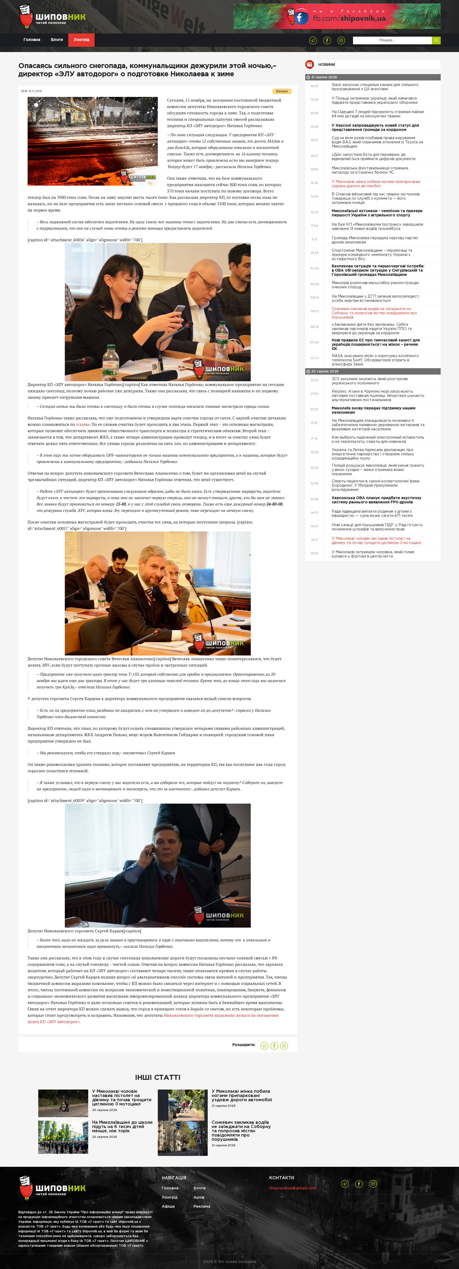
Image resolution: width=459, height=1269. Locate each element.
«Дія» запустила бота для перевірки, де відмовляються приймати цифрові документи (374, 157)
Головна (32, 39)
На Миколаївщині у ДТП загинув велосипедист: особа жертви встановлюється (375, 298)
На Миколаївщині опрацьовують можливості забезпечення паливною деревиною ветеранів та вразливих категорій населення (378, 425)
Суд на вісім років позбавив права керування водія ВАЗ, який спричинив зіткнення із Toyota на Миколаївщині (377, 142)
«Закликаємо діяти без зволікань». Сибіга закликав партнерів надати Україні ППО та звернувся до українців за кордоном (372, 329)
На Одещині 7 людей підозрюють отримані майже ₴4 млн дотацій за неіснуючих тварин (378, 114)
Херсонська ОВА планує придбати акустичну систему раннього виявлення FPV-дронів (376, 500)
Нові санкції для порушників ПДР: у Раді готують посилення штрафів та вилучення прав (377, 527)
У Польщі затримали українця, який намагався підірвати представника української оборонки (375, 100)
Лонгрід (81, 39)
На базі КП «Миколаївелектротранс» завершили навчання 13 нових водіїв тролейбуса (377, 226)
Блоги (57, 39)
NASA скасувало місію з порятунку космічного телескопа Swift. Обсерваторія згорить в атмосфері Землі (375, 360)
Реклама (202, 1206)
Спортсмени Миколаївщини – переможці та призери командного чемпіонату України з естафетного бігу (372, 255)
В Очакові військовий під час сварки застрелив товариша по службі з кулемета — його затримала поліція (376, 198)
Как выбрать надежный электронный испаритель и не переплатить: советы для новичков (378, 439)
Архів (199, 1197)
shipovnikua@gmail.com (292, 1188)
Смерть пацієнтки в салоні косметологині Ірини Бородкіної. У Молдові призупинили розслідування (375, 485)
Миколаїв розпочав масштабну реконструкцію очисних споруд (375, 285)
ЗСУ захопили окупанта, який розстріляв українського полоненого (370, 381)
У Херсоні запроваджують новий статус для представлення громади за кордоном (375, 127)
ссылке (83, 424)
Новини (326, 64)
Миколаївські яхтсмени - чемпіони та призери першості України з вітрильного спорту (377, 213)
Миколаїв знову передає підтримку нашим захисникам (373, 410)
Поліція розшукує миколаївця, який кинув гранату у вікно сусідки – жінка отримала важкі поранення (378, 470)
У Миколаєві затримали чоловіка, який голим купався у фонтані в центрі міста (373, 554)
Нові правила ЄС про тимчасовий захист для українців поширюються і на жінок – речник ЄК (376, 344)
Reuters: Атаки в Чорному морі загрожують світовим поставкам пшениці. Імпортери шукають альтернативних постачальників (378, 396)
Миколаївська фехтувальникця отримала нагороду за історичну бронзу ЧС (370, 170)
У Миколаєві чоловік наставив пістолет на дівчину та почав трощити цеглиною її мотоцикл (121, 1098)
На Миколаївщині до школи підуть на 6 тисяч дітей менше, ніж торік (122, 1127)
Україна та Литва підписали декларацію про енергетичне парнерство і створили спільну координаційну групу (373, 454)
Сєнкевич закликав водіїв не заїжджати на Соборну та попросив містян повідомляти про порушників (241, 1131)
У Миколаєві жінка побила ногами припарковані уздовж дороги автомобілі (242, 1096)
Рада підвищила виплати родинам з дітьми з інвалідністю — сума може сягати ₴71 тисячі (373, 513)
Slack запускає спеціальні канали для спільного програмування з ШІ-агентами (375, 87)
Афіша (168, 1206)
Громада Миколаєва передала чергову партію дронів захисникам (375, 240)
